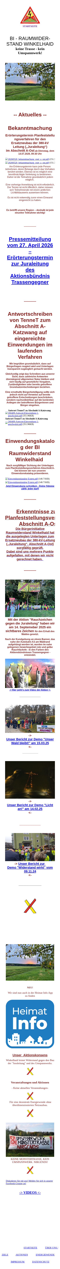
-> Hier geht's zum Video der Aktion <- (30, 690)
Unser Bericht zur (32, 863)
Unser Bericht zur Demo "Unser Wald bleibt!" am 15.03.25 (30, 741)
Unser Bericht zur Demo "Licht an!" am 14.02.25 (30, 807)
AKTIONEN (22, 1254)
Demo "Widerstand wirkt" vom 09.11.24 (30, 869)
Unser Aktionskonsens (30, 1055)
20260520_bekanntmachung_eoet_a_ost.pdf (28, 159)
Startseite (30, 26)
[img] (30, 15)
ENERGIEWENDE (45, 1254)
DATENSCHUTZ (40, 1262)
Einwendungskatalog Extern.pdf (23, 479)
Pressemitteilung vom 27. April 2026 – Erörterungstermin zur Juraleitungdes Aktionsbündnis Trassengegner (30, 260)
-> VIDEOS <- (30, 1192)
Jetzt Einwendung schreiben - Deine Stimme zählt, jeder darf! (30, 487)
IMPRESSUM (18, 1262)
